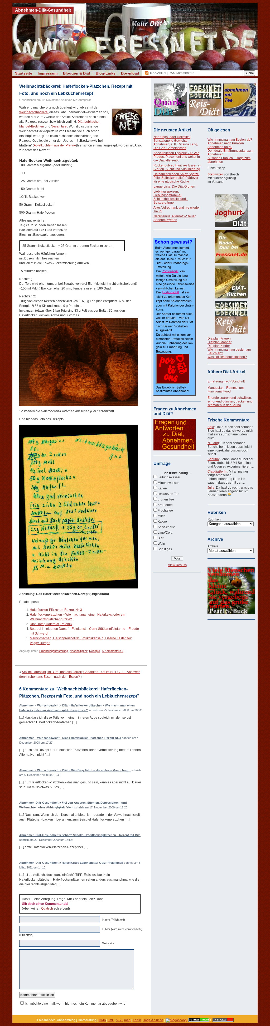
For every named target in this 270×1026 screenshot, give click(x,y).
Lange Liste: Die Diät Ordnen (174, 186)
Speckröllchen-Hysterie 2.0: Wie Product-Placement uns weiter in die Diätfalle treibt (176, 156)
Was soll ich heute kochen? (227, 357)
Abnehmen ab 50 (220, 147)
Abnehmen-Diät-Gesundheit (43, 10)
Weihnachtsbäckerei (34, 112)
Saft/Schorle (166, 527)
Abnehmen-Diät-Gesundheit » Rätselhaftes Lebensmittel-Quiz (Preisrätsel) (71, 862)
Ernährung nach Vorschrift (226, 381)
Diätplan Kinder (219, 346)
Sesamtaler (59, 126)
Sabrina (213, 459)
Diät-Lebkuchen (89, 122)
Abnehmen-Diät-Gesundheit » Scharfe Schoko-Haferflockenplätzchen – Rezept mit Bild (80, 835)
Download (130, 73)
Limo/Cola (165, 532)
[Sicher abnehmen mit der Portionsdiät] (174, 395)
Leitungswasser (169, 477)
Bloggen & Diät (76, 73)
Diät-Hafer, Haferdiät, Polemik (51, 624)
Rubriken (214, 519)
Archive (213, 546)
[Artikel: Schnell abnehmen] (198, 1020)
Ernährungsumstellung (53, 650)
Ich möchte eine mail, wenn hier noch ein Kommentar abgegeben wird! (75, 1003)
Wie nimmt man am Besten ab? (230, 139)
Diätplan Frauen (219, 338)
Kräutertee (165, 505)
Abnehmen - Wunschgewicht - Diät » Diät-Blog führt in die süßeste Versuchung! (75, 770)
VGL (119, 1020)
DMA (102, 1020)
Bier (160, 538)
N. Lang (213, 443)
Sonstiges (165, 549)
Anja (211, 427)
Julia (211, 487)
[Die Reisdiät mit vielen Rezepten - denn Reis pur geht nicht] (231, 317)
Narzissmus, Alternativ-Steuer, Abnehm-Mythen (174, 218)
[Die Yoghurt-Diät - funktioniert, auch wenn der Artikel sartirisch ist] (231, 210)
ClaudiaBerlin (217, 471)
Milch (161, 516)
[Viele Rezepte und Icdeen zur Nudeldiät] (231, 246)
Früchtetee (165, 510)
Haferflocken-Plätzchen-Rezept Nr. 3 (56, 610)
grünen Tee (166, 499)
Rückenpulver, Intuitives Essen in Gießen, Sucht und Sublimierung (177, 167)
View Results (177, 565)
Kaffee (162, 488)
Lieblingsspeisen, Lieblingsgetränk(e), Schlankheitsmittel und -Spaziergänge (170, 197)
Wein (161, 544)
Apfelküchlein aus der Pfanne (55, 145)
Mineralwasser (168, 483)
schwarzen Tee (168, 494)
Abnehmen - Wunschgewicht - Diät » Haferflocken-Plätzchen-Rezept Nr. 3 (70, 737)
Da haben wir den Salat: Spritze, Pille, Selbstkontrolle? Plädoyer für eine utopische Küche (176, 177)
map (127, 1020)
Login (137, 1020)
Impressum (47, 73)
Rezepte (94, 650)
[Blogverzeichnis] (176, 1020)
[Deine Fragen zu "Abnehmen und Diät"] (174, 449)
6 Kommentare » (112, 650)
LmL (111, 1020)
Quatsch (47, 908)
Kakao (162, 521)
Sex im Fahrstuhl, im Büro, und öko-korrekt (52, 672)
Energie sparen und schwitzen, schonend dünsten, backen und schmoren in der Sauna (230, 401)
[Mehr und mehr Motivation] (231, 613)
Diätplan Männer (220, 342)
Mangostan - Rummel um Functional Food (226, 389)
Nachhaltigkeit (79, 650)
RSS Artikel (158, 73)
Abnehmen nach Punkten (226, 143)
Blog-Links (105, 73)
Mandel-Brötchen (31, 126)
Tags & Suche (153, 1020)
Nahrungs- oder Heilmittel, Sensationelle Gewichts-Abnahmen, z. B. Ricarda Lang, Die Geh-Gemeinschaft (175, 142)
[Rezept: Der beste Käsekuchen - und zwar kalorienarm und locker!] (231, 282)
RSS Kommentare (181, 73)
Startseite (23, 73)
